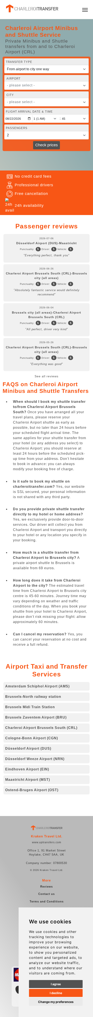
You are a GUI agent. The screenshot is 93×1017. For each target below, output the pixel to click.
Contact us (46, 894)
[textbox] (44, 85)
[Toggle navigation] (85, 9)
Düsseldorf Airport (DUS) (28, 748)
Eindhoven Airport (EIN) (27, 769)
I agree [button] (56, 984)
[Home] (32, 8)
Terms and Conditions (47, 901)
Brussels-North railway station (33, 696)
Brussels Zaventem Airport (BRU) (36, 717)
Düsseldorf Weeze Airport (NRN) (34, 759)
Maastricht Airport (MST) (27, 779)
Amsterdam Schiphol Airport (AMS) (37, 686)
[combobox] (46, 85)
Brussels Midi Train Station (30, 707)
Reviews (46, 886)
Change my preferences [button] (56, 1002)
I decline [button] (56, 993)
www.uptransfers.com (46, 842)
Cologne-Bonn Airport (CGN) (31, 738)
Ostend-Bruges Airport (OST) (31, 790)
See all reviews (46, 376)
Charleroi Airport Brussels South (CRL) (41, 728)
